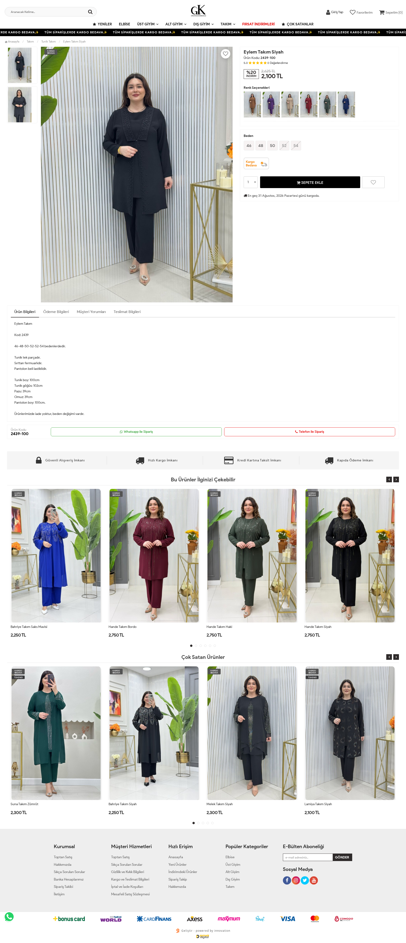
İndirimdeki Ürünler (182, 872)
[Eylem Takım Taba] (252, 104)
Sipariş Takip (177, 879)
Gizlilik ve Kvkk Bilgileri (127, 872)
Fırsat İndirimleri (258, 24)
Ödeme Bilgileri (56, 311)
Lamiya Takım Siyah (220, 804)
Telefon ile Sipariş (311, 432)
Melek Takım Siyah (122, 804)
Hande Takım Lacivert (319, 627)
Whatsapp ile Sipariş (138, 432)
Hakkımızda (62, 864)
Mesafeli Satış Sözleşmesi (130, 894)
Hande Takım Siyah (220, 627)
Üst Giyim (146, 24)
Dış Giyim (201, 24)
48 (260, 145)
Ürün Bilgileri (24, 311)
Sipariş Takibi (63, 887)
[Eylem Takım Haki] (327, 104)
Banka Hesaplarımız (69, 879)
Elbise (124, 24)
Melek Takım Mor (316, 804)
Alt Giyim (174, 24)
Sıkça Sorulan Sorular (69, 872)
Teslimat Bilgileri (127, 311)
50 (272, 145)
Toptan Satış (63, 857)
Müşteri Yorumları (91, 311)
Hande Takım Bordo (25, 627)
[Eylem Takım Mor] (271, 104)
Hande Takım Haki (121, 627)
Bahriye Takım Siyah (25, 804)
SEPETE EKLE (311, 182)
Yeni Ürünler (177, 864)
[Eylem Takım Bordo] (309, 104)
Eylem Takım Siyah (74, 41)
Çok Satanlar (299, 24)
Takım (226, 24)
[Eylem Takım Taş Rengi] (290, 104)
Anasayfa (13, 41)
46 (248, 145)
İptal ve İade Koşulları (127, 887)
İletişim (59, 894)
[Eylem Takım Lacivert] (346, 104)
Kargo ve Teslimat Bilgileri (130, 879)
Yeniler (104, 24)
